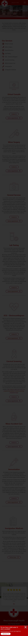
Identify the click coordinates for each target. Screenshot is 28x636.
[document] (14, 318)
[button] (25, 627)
